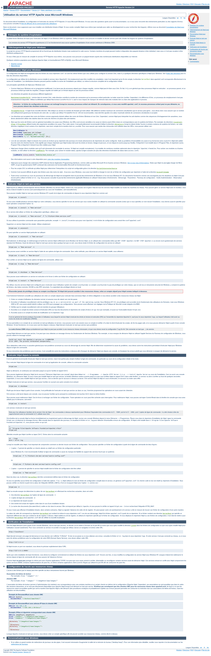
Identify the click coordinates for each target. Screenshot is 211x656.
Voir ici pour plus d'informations (138, 163)
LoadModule (40, 151)
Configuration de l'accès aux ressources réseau (199, 50)
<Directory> (119, 124)
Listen (133, 525)
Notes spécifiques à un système (51, 10)
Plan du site (205, 4)
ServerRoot (32, 477)
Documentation (25, 10)
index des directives (173, 73)
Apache (5, 10)
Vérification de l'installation (198, 47)
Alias (13, 124)
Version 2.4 (35, 10)
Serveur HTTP (14, 10)
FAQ (192, 4)
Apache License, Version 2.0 (21, 652)
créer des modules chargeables (58, 159)
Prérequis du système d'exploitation (197, 26)
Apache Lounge (16, 64)
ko (184, 18)
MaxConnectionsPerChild (20, 97)
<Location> (177, 122)
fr (181, 18)
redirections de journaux (19, 644)
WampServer (15, 66)
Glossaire (198, 4)
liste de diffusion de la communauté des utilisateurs (39, 23)
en (177, 18)
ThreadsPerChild (17, 111)
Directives (186, 4)
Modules (179, 4)
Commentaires (194, 61)
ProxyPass (22, 124)
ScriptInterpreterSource (107, 168)
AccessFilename (162, 172)
